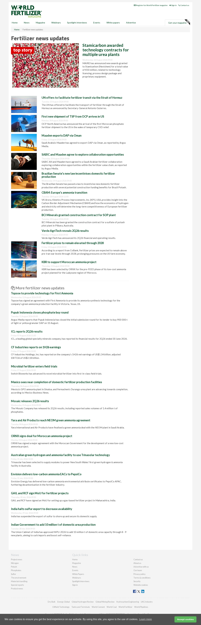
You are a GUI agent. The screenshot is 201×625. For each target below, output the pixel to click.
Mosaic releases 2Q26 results (30, 401)
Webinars (56, 22)
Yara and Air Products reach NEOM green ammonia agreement (50, 420)
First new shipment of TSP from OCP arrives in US (73, 116)
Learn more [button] (145, 619)
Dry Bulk (51, 601)
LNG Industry (147, 601)
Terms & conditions (141, 577)
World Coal (112, 607)
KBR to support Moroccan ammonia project (69, 262)
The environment (18, 577)
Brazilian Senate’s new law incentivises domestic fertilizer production (78, 175)
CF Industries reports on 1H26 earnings (36, 347)
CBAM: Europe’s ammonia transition (64, 192)
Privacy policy (139, 574)
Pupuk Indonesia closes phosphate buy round (40, 312)
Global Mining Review (104, 601)
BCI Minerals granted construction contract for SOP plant (79, 215)
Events (96, 22)
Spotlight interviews (77, 22)
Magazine (40, 22)
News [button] (27, 22)
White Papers (78, 574)
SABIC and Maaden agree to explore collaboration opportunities (83, 154)
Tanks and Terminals (80, 607)
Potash (14, 566)
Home (15, 22)
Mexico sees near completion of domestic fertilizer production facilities (56, 382)
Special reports (17, 585)
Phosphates (16, 570)
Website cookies (140, 585)
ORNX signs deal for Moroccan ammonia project (41, 436)
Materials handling (19, 581)
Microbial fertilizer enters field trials (34, 366)
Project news (16, 559)
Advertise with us (141, 566)
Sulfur (13, 574)
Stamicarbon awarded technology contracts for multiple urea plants (105, 50)
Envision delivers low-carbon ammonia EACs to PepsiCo (46, 474)
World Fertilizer (125, 607)
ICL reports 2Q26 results (27, 331)
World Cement (98, 607)
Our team (137, 570)
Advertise (131, 22)
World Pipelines (141, 607)
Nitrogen (15, 563)
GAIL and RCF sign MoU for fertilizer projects (40, 493)
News (74, 566)
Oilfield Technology (61, 607)
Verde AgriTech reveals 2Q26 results (65, 230)
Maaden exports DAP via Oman (61, 135)
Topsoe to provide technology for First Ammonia (42, 293)
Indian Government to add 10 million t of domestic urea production (53, 524)
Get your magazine (177, 22)
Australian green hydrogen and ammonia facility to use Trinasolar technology (60, 455)
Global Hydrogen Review (83, 601)
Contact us (184, 5)
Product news (17, 588)
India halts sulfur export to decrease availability (41, 509)
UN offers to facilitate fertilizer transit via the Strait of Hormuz (82, 97)
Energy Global (63, 601)
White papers (113, 22)
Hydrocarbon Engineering (127, 601)
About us (137, 563)
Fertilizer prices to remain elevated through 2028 (73, 243)
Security (137, 581)
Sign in (174, 5)
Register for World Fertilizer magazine (152, 5)
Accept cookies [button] (185, 619)
